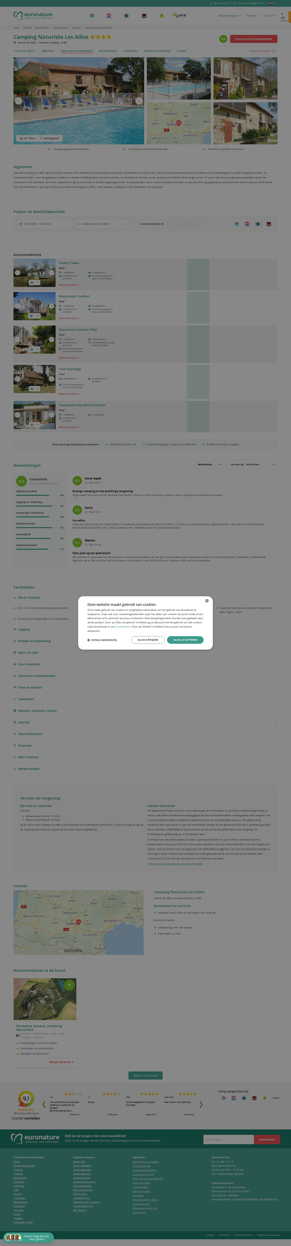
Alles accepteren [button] (185, 640)
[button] (102, 640)
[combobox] (207, 600)
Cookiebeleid (123, 626)
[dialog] (145, 623)
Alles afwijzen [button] (148, 640)
